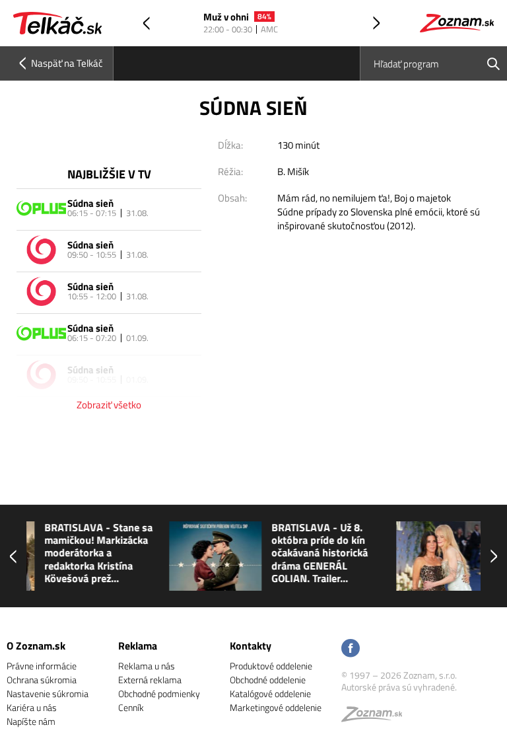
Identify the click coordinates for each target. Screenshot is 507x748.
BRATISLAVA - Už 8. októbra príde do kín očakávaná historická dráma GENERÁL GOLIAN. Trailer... (198, 553)
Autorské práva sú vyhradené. (399, 687)
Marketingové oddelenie (275, 707)
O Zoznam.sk (36, 646)
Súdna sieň (90, 203)
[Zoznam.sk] (376, 717)
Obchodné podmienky (159, 693)
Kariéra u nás (32, 707)
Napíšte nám (31, 721)
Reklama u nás (146, 666)
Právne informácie (42, 666)
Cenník (131, 707)
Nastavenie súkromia (47, 693)
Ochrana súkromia (42, 680)
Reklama (137, 646)
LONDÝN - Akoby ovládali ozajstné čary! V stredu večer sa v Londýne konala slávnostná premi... (432, 553)
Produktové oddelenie (271, 666)
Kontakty (250, 646)
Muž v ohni (226, 17)
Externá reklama (150, 680)
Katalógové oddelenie (270, 693)
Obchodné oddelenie (268, 680)
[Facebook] (350, 649)
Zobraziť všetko (109, 404)
